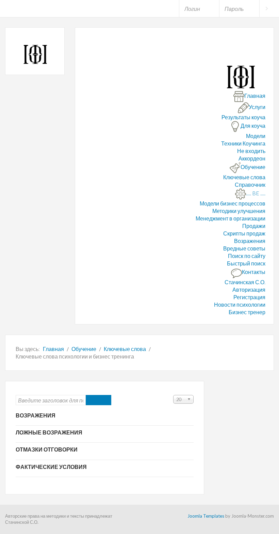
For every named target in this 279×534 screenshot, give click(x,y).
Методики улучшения (238, 211)
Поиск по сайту (246, 256)
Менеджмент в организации (230, 218)
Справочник (250, 184)
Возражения (249, 241)
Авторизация (248, 289)
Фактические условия (51, 466)
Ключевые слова (244, 177)
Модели (255, 136)
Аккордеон (252, 158)
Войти (266, 8)
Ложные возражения (49, 432)
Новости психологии (239, 304)
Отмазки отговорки (47, 449)
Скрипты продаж (244, 233)
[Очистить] (104, 400)
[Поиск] (92, 400)
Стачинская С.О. (245, 282)
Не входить (251, 151)
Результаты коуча (243, 117)
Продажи (253, 226)
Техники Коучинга (243, 143)
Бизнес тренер (247, 312)
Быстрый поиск (246, 263)
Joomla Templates (205, 516)
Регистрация (249, 297)
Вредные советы (244, 248)
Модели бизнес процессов (232, 203)
